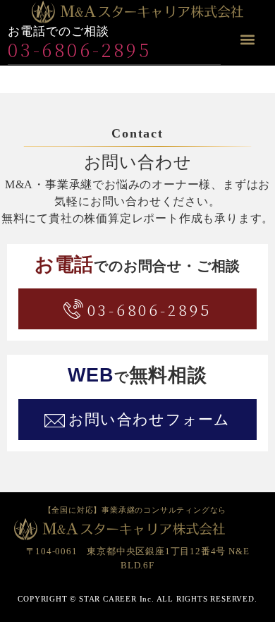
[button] (247, 39)
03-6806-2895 (80, 49)
